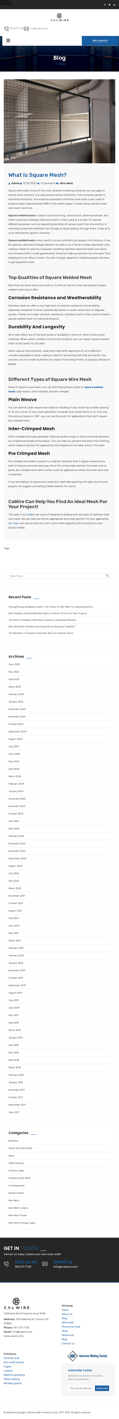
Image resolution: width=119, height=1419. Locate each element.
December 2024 (17, 709)
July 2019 (14, 1000)
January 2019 (16, 1037)
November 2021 (17, 895)
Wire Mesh (14, 1200)
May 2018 (14, 1052)
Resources (68, 1335)
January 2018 (16, 1082)
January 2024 (16, 791)
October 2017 (16, 1097)
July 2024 (14, 746)
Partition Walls (16, 1170)
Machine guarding (14, 1374)
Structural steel (71, 1326)
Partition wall (11, 1358)
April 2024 (14, 769)
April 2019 (14, 1022)
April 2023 (14, 828)
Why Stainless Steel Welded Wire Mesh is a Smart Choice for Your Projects (48, 613)
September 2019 (17, 985)
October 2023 (16, 813)
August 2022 (15, 866)
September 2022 (17, 858)
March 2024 (15, 776)
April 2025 (14, 679)
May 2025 (14, 671)
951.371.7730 (17, 28)
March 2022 (15, 888)
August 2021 (15, 910)
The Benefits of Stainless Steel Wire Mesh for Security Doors (41, 633)
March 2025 (15, 686)
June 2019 (14, 1007)
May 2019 (14, 1015)
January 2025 (16, 701)
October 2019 (16, 978)
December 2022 (17, 843)
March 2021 (15, 940)
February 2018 (16, 1075)
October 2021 (16, 903)
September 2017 (17, 1104)
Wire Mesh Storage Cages (22, 1222)
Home (65, 1309)
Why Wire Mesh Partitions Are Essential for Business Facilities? (42, 626)
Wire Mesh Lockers (18, 1208)
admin (15, 183)
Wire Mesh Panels (18, 1215)
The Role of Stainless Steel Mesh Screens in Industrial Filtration (42, 620)
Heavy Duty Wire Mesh (20, 1148)
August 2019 (15, 992)
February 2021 (16, 948)
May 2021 (14, 933)
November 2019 (17, 970)
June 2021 (14, 925)
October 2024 (16, 724)
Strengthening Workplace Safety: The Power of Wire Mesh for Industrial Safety (51, 606)
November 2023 (17, 806)
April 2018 (14, 1060)
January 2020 (16, 963)
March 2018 (15, 1067)
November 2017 (17, 1090)
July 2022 (14, 873)
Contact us (68, 1343)
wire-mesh (66, 183)
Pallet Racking (16, 1163)
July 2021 (14, 918)
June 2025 (14, 664)
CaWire (30, 514)
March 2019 (15, 1030)
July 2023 (14, 821)
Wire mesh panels (14, 1362)
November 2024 (17, 716)
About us (67, 1314)
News (11, 1155)
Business (13, 1140)
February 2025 (16, 694)
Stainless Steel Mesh (20, 1178)
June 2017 (14, 1112)
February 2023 (16, 836)
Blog (64, 1318)
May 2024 (14, 761)
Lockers (8, 1370)
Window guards (13, 1383)
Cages (7, 1366)
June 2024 (14, 754)
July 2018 (14, 1045)
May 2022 (14, 880)
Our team (13, 523)
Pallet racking (12, 1379)
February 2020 (16, 955)
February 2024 (16, 783)
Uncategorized (16, 1185)
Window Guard (16, 1193)
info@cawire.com (39, 28)
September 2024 (17, 731)
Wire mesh (68, 1322)
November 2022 (17, 851)
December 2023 (17, 798)
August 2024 (15, 739)
